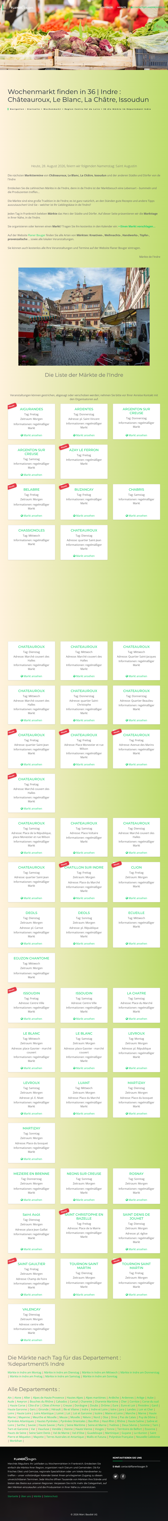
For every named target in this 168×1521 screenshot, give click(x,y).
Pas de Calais (128, 1417)
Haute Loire (24, 1413)
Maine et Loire (114, 1413)
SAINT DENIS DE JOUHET (136, 1216)
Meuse (63, 1417)
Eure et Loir (128, 1405)
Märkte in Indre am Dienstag (61, 1372)
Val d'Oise (78, 1433)
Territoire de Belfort (129, 1429)
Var (33, 1429)
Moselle (75, 1417)
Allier (27, 1397)
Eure (115, 1405)
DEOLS (31, 913)
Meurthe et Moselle (45, 1417)
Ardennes (128, 1397)
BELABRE (31, 489)
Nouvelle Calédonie (148, 1437)
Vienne (68, 1429)
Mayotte (38, 1437)
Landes (131, 1409)
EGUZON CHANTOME (31, 958)
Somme (145, 1425)
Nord (97, 1417)
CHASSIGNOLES (31, 530)
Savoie (32, 1425)
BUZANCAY (84, 489)
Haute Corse (17, 1405)
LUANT (84, 1083)
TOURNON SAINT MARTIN (84, 1266)
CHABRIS (136, 489)
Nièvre (87, 1417)
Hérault (56, 1409)
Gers (33, 1409)
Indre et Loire (99, 1409)
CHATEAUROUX (84, 530)
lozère (98, 1413)
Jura (121, 1409)
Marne (142, 1413)
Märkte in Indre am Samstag (62, 1376)
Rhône (121, 1421)
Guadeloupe (94, 1433)
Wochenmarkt (52, 109)
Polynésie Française (121, 1437)
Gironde (43, 1409)
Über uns (26, 1496)
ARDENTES (84, 409)
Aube (150, 1397)
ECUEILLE (136, 913)
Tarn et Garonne (18, 1429)
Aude (11, 1401)
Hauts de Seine (17, 1433)
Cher (124, 1401)
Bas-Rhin (93, 1421)
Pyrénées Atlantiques (21, 1421)
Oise (105, 1417)
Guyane (126, 1433)
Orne (114, 1417)
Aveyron (22, 1401)
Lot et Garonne (82, 1413)
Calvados (61, 1401)
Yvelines (114, 1425)
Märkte (121, 7)
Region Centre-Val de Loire (82, 109)
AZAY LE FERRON (84, 450)
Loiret (60, 1413)
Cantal (74, 1401)
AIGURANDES (31, 409)
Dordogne (81, 1405)
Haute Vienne (83, 1429)
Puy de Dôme (147, 1417)
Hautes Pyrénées (47, 1421)
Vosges (99, 1429)
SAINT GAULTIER (31, 1264)
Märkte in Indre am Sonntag (100, 1376)
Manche (130, 1413)
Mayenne (24, 1417)
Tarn (155, 1425)
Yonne (111, 1429)
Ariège (140, 1397)
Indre (85, 1409)
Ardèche (114, 1397)
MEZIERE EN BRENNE (31, 1174)
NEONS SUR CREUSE (84, 1174)
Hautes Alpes (75, 1397)
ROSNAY (136, 1174)
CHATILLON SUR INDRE (84, 867)
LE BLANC (31, 1033)
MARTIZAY (136, 1083)
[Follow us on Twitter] (116, 1476)
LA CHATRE (136, 993)
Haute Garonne (17, 1409)
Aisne (17, 1397)
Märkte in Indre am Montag (24, 1372)
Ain (10, 1397)
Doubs (94, 1405)
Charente (86, 1401)
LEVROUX (136, 1033)
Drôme (105, 1405)
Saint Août (31, 1215)
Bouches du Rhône (41, 1401)
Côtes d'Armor (51, 1405)
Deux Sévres (129, 1425)
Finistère (143, 1405)
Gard (155, 1405)
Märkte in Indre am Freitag (26, 1376)
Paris (61, 1425)
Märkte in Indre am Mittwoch (100, 1372)
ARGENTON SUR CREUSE (136, 411)
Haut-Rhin (108, 1421)
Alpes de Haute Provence (48, 1397)
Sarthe (21, 1425)
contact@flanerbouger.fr (149, 7)
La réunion (140, 1433)
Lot (68, 1413)
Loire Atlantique (44, 1413)
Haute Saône (136, 1421)
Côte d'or (34, 1405)
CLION (136, 867)
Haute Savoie (47, 1425)
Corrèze (134, 1401)
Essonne (150, 1429)
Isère (113, 1409)
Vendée (56, 1429)
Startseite (106, 7)
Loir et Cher (146, 1409)
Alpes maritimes (96, 1397)
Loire (11, 1413)
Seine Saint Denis (39, 1433)
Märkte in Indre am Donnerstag (139, 1372)
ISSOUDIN (31, 993)
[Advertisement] (84, 135)
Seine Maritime (76, 1425)
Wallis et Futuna (96, 1437)
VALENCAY (31, 1309)
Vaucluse (43, 1429)
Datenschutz (51, 1496)
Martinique (112, 1433)
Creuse (67, 1405)
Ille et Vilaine (71, 1409)
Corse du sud (150, 1401)
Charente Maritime (106, 1401)
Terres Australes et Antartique (65, 1437)
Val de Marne (61, 1433)
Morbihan (16, 1441)
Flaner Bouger (36, 235)
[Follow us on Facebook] (123, 1476)
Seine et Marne (97, 1425)
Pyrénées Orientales (73, 1421)
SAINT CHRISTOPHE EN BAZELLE (84, 1216)
